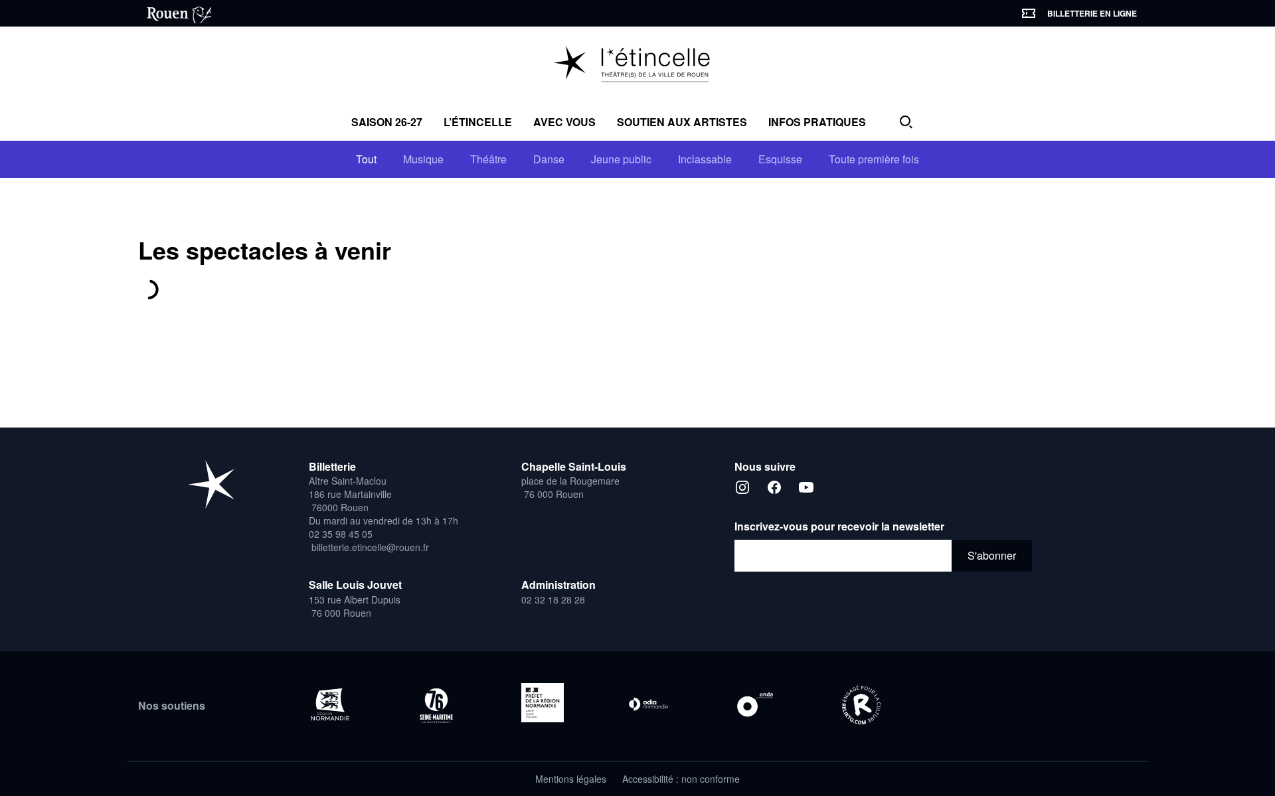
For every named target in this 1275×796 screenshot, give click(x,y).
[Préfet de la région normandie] (542, 702)
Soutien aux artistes (682, 121)
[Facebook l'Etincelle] (774, 487)
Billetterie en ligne (1092, 13)
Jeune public (621, 159)
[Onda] (755, 704)
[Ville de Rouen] (174, 13)
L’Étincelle (478, 121)
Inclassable (705, 159)
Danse (548, 159)
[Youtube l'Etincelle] (806, 487)
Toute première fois (874, 159)
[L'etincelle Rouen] (211, 484)
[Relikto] (861, 706)
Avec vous (564, 121)
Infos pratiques (817, 121)
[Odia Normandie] (649, 704)
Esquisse (780, 159)
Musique (423, 159)
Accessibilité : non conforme (681, 778)
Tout (366, 159)
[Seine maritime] (436, 705)
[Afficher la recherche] (905, 122)
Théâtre (488, 159)
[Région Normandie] (330, 704)
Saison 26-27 (386, 121)
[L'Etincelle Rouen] (638, 65)
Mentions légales (570, 778)
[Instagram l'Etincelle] (742, 487)
